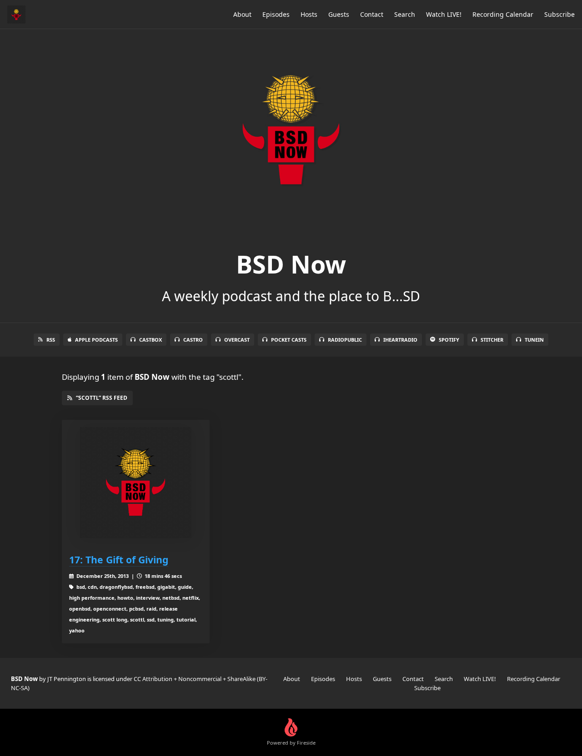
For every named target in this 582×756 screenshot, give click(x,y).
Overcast (237, 339)
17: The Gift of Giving (118, 559)
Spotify (449, 339)
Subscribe (559, 14)
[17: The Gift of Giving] (136, 482)
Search (404, 14)
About (242, 14)
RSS (50, 339)
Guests (338, 14)
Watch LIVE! (444, 14)
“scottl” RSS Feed (101, 398)
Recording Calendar (502, 14)
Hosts (309, 14)
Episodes (276, 14)
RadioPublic (345, 339)
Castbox (150, 339)
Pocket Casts (288, 339)
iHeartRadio (400, 339)
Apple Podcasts (96, 339)
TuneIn (534, 339)
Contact (371, 14)
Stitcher (492, 339)
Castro (193, 339)
